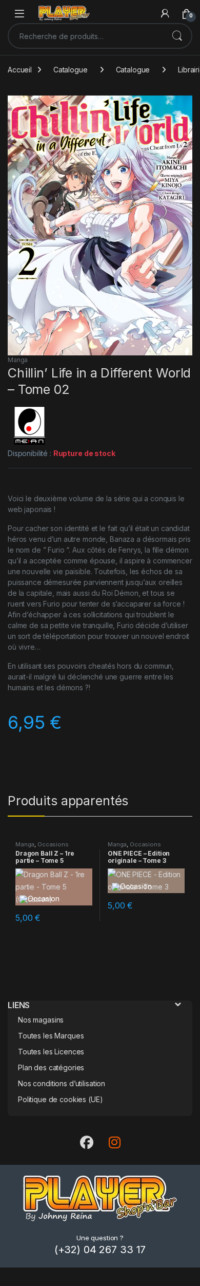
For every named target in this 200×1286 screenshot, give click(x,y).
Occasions (53, 844)
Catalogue (70, 69)
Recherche (177, 36)
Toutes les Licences (51, 1051)
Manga (18, 360)
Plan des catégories (51, 1067)
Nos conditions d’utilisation (61, 1083)
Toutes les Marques (51, 1035)
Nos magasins (41, 1019)
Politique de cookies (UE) (60, 1099)
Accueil (20, 69)
